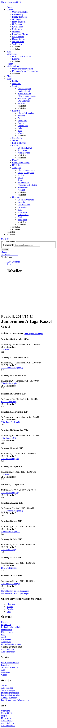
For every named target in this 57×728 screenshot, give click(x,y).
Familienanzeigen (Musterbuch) (15, 700)
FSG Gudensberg (8, 401)
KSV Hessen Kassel (27, 96)
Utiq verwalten (7, 632)
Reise (20, 128)
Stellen (21, 175)
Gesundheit (23, 125)
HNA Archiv (6, 718)
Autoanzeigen (7, 688)
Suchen (5, 250)
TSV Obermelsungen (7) (12, 367)
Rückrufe (16, 59)
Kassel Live (6, 665)
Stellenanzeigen (8, 690)
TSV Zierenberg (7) (10, 458)
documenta (22, 150)
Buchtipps (22, 120)
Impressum (22, 212)
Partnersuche (23, 182)
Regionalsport (24, 91)
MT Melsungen (24, 98)
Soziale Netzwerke (9, 667)
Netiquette (22, 219)
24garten (21, 116)
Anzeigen (11, 609)
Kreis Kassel (17, 27)
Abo (9, 611)
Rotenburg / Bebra (20, 34)
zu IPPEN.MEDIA (9, 254)
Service (10, 606)
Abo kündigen (7, 649)
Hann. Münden (18, 22)
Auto (20, 118)
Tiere (20, 130)
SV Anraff (5, 349)
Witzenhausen (18, 41)
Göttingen (16, 19)
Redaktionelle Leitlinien (11, 627)
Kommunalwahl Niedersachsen (26, 71)
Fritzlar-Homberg (19, 17)
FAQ (20, 209)
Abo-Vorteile (6, 720)
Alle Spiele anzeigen (33, 333)
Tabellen (21, 103)
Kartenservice (24, 153)
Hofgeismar (17, 24)
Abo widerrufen (8, 652)
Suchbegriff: (8, 245)
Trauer (20, 180)
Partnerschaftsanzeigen (11, 695)
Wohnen (21, 133)
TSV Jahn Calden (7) (10, 422)
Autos (20, 177)
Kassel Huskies (24, 93)
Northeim (16, 31)
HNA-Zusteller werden (11, 644)
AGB (20, 217)
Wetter (4, 675)
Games (21, 123)
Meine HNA (6, 713)
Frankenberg (17, 14)
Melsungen (17, 29)
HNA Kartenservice (10, 662)
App (3, 670)
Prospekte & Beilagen (27, 185)
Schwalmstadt (18, 36)
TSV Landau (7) (8, 438)
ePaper (4, 716)
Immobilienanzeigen (10, 693)
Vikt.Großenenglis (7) (10, 383)
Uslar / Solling (18, 39)
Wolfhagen (17, 44)
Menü (3, 239)
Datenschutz (23, 214)
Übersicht (5, 711)
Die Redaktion (24, 204)
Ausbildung (6, 642)
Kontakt (21, 190)
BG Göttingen (24, 101)
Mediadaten (23, 187)
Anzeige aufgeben (26, 172)
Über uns (11, 604)
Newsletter (22, 207)
